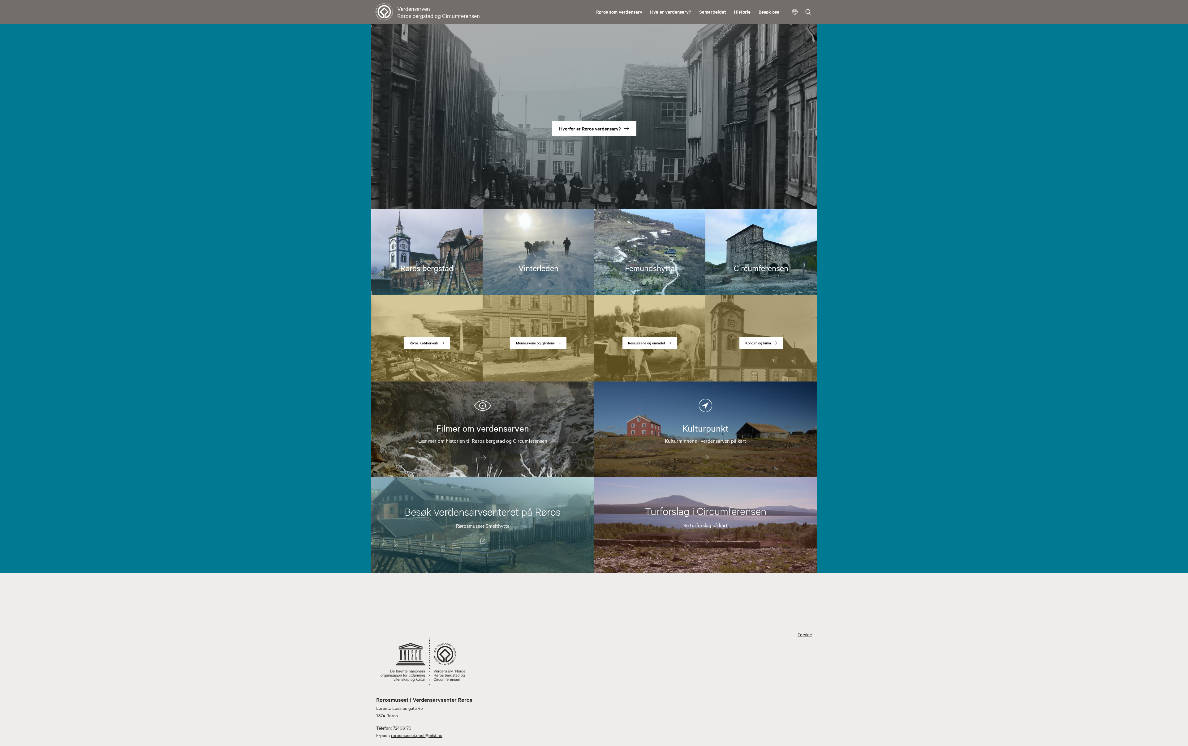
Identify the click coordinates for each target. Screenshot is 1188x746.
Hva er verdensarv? (670, 11)
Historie (742, 11)
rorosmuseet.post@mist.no (416, 735)
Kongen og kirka (758, 342)
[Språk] (795, 11)
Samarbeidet (712, 11)
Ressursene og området (646, 342)
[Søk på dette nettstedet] (808, 12)
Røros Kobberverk (424, 342)
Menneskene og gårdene (535, 342)
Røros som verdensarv (619, 11)
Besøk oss (769, 11)
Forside (805, 634)
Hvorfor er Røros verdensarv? (590, 128)
